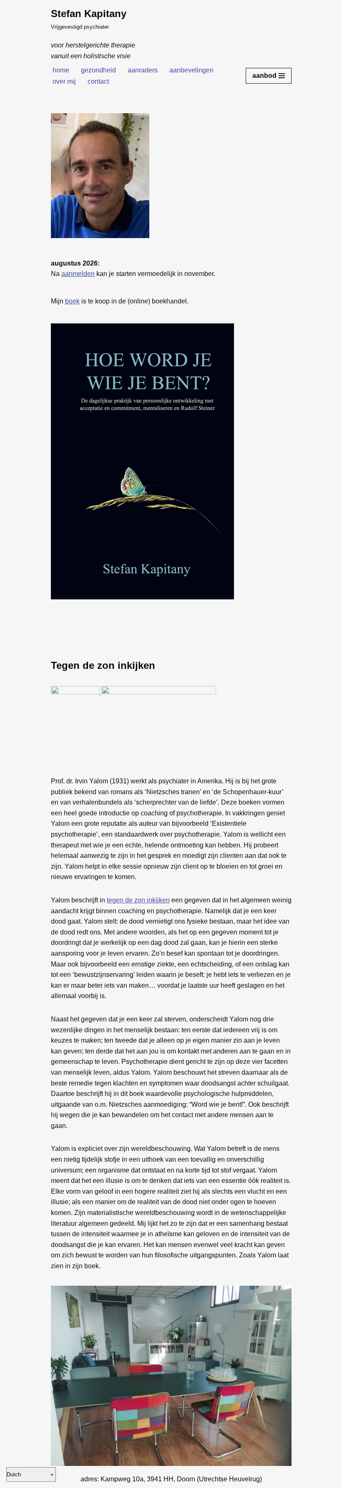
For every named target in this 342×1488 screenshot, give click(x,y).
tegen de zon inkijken (138, 900)
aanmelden (78, 273)
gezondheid (98, 70)
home (61, 70)
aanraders (143, 70)
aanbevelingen (191, 70)
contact (98, 81)
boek (72, 301)
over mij (64, 81)
